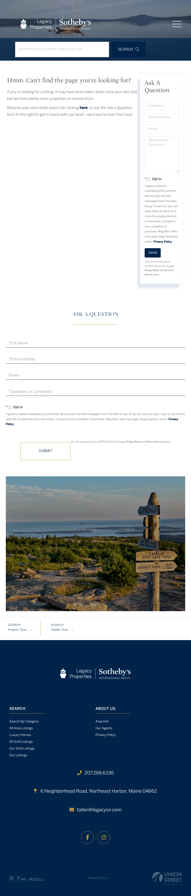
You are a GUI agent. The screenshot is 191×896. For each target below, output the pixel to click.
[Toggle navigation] (177, 24)
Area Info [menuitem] (102, 721)
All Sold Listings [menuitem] (21, 741)
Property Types (17, 629)
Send (152, 253)
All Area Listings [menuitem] (21, 728)
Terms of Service (155, 442)
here (84, 108)
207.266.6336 (99, 773)
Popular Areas (59, 629)
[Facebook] (87, 837)
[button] (128, 49)
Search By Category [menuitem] (24, 721)
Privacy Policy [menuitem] (106, 735)
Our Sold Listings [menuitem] (22, 748)
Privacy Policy (162, 242)
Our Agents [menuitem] (104, 728)
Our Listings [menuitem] (18, 755)
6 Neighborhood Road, (98, 791)
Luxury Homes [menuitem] (20, 735)
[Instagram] (103, 837)
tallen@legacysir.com (99, 810)
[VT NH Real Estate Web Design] (167, 878)
